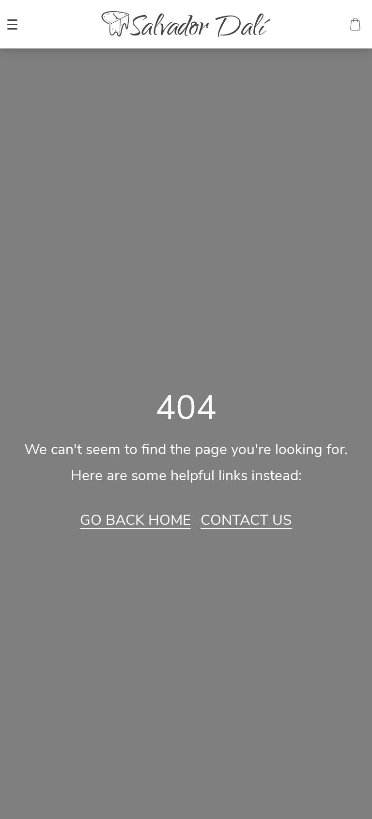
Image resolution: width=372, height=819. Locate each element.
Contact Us (246, 520)
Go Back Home (135, 520)
